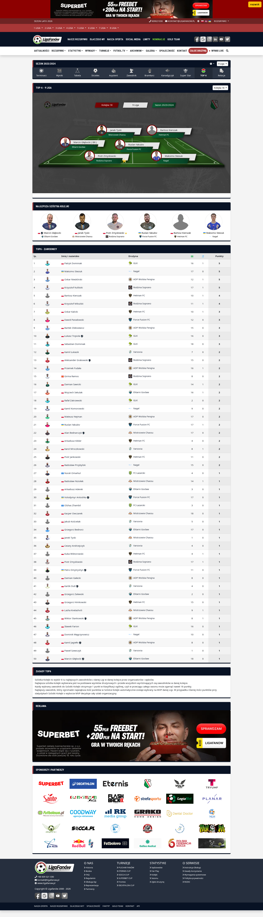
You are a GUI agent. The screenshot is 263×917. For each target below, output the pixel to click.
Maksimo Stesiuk (73, 271)
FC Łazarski (138, 472)
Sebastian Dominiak (74, 343)
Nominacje (159, 39)
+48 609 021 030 (45, 876)
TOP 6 (203, 75)
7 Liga (102, 27)
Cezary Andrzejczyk (74, 545)
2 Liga (48, 27)
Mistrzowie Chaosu (142, 432)
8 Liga (113, 27)
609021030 (157, 21)
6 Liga (91, 27)
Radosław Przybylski (75, 464)
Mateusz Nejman (73, 416)
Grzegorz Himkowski (75, 602)
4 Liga (70, 27)
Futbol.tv (119, 50)
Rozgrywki (58, 50)
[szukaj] (227, 51)
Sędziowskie (156, 867)
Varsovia (137, 351)
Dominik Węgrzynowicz (76, 634)
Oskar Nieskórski (73, 279)
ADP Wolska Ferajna (143, 279)
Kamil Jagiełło (71, 642)
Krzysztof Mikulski (73, 303)
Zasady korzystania (193, 871)
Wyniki (59, 75)
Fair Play (155, 871)
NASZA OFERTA (41, 906)
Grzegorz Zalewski (74, 594)
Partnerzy (90, 889)
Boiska (88, 871)
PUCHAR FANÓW (126, 867)
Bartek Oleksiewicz (74, 327)
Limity (146, 39)
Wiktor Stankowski (74, 618)
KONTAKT (130, 906)
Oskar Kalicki (71, 311)
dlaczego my (97, 39)
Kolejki (154, 874)
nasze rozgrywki (77, 39)
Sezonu (154, 878)
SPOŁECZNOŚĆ (93, 906)
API (138, 906)
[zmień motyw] (198, 21)
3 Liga (59, 27)
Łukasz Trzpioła (72, 335)
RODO (187, 881)
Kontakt (182, 50)
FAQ (87, 874)
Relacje (221, 75)
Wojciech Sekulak (73, 392)
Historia (89, 867)
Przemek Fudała (72, 368)
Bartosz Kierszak (73, 295)
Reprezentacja (91, 885)
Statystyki (74, 50)
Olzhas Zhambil (72, 505)
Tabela (77, 75)
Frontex (122, 881)
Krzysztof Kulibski (73, 287)
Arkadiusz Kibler (72, 440)
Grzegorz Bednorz (73, 529)
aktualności (41, 50)
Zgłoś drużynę (198, 50)
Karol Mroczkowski (74, 448)
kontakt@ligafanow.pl (181, 21)
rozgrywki (220, 21)
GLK (135, 263)
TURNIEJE (104, 50)
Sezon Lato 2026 (43, 21)
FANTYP (106, 906)
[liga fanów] (47, 39)
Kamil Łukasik (71, 352)
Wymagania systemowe (195, 874)
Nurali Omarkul (72, 473)
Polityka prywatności (193, 878)
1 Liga (37, 27)
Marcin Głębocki (73, 658)
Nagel (135, 271)
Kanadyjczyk (167, 75)
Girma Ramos (71, 376)
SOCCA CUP (123, 874)
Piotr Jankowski (72, 456)
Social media (133, 39)
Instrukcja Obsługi (192, 867)
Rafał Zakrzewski (73, 400)
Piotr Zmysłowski (73, 561)
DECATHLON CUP (126, 885)
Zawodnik (131, 75)
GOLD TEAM (117, 906)
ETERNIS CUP (124, 871)
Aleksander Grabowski (76, 360)
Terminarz (41, 75)
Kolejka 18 (219, 87)
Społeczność (167, 50)
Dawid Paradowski (74, 319)
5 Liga (80, 27)
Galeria (150, 50)
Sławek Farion (71, 626)
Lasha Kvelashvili (73, 610)
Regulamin (90, 878)
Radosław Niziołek (73, 481)
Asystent (113, 75)
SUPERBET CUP (125, 878)
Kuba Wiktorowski (73, 553)
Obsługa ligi (90, 881)
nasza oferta (115, 39)
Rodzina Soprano (141, 287)
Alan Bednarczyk (73, 432)
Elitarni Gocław (140, 392)
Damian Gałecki (72, 577)
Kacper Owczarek (73, 513)
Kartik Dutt (70, 586)
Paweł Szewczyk (72, 650)
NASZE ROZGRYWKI (59, 906)
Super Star (185, 75)
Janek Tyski (70, 537)
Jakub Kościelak (72, 521)
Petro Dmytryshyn (74, 569)
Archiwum (136, 50)
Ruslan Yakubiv (72, 424)
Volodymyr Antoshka (75, 497)
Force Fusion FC (141, 319)
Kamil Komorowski (74, 408)
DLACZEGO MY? (77, 906)
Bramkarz (149, 75)
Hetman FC (138, 295)
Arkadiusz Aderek (73, 489)
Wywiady (90, 50)
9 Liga (221, 63)
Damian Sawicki (72, 384)
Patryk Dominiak (73, 263)
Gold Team (173, 39)
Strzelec (95, 75)
